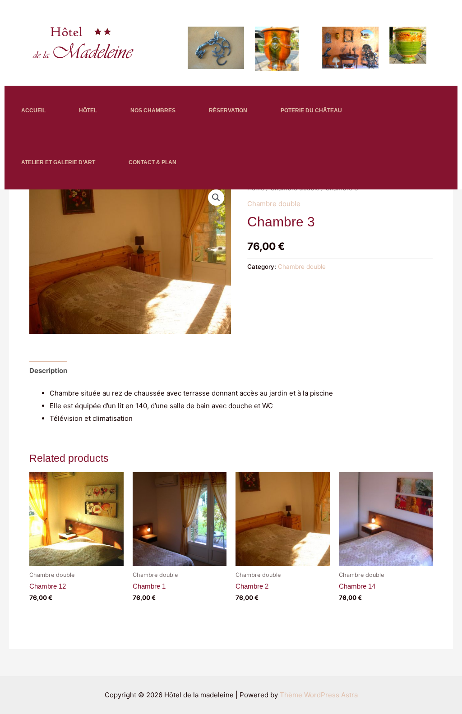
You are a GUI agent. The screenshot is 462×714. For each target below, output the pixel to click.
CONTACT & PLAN (152, 162)
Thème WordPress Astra (319, 695)
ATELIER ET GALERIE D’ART (58, 162)
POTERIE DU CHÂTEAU (311, 110)
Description (48, 370)
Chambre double (273, 203)
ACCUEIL (33, 110)
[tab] (48, 370)
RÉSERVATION (228, 110)
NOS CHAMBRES (153, 110)
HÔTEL (88, 110)
